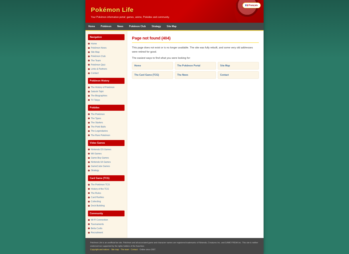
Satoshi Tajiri (97, 91)
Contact (95, 73)
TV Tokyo (95, 100)
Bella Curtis (96, 228)
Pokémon (106, 26)
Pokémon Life (112, 9)
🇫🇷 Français (251, 5)
